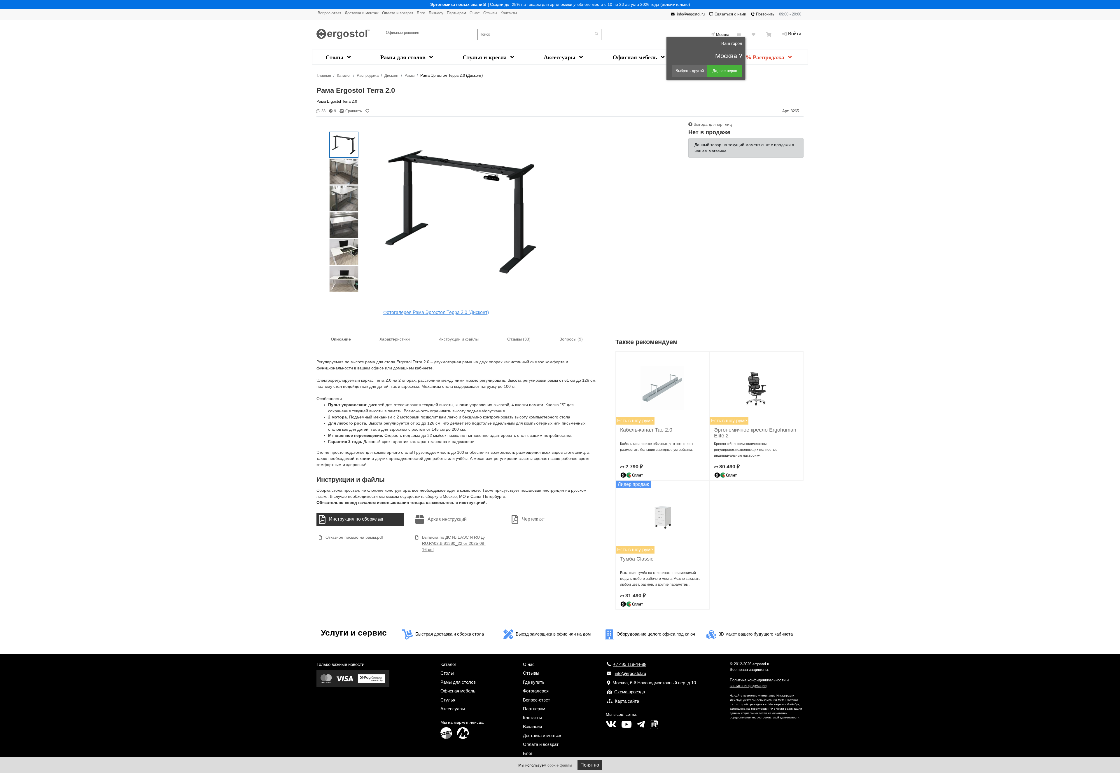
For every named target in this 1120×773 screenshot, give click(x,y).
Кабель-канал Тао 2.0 (646, 430)
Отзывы (490, 13)
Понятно (589, 764)
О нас (475, 13)
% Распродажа (766, 57)
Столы (335, 57)
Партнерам (456, 13)
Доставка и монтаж (362, 13)
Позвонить (765, 14)
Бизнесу (436, 13)
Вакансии (532, 726)
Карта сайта (627, 701)
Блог (421, 13)
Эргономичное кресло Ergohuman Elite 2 (755, 433)
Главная (324, 75)
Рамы (409, 75)
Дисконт (391, 75)
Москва (722, 34)
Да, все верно (725, 71)
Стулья (447, 699)
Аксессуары (560, 57)
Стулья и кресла (485, 57)
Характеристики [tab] (394, 339)
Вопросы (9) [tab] (571, 339)
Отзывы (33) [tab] (519, 339)
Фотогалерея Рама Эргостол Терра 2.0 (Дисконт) (436, 312)
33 (323, 111)
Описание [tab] (341, 339)
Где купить (534, 682)
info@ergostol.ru (691, 14)
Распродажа (368, 75)
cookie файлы (559, 765)
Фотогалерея (536, 690)
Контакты (509, 13)
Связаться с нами (730, 14)
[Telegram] (641, 725)
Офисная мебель (635, 57)
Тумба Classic (636, 559)
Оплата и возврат (397, 13)
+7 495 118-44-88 (629, 664)
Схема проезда (629, 691)
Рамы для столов (403, 57)
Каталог (344, 75)
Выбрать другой (690, 71)
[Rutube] (654, 725)
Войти (794, 33)
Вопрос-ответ (329, 13)
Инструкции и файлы (458, 339)
